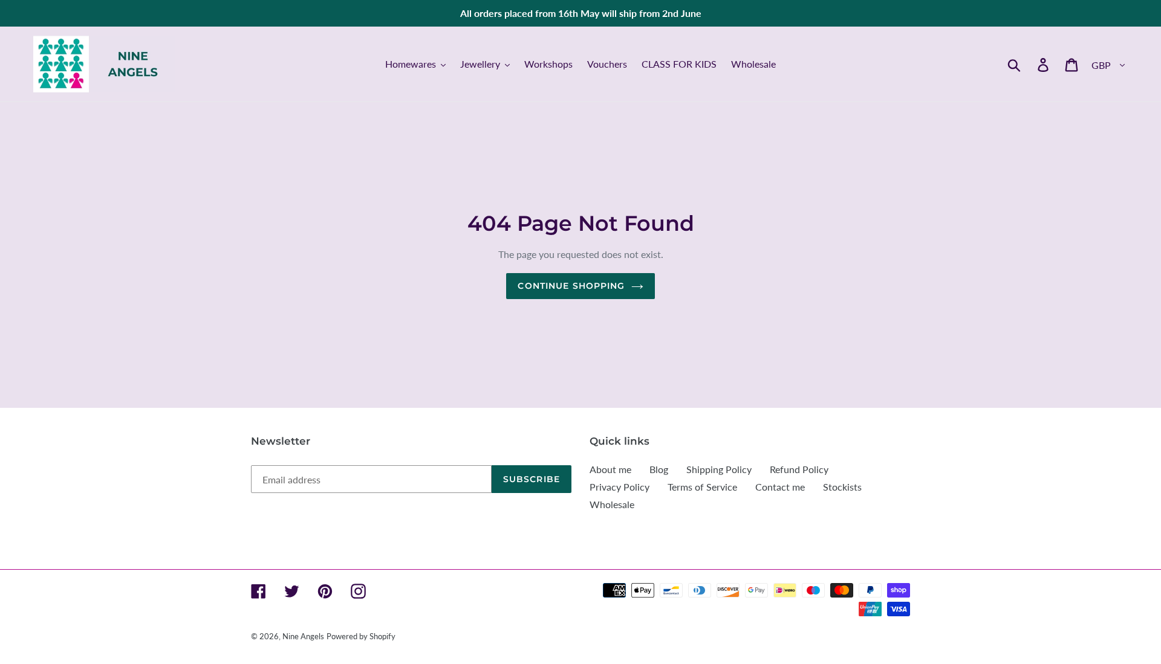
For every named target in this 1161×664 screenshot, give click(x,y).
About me (610, 469)
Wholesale (612, 504)
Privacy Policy (619, 486)
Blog (658, 469)
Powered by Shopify (361, 636)
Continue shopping (571, 285)
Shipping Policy (719, 469)
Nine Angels (303, 636)
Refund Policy (799, 469)
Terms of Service (702, 486)
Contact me (780, 486)
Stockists (842, 486)
